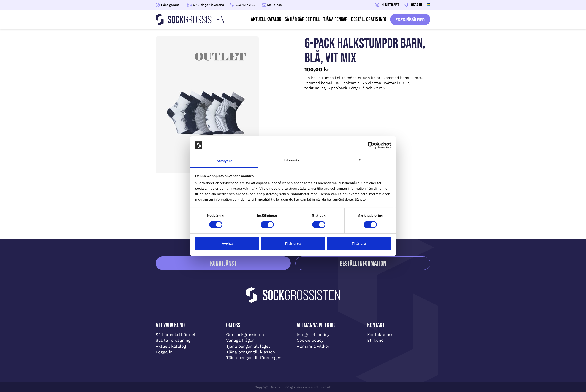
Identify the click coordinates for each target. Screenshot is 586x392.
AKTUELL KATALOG (266, 19)
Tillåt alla (359, 243)
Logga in (164, 351)
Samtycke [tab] (224, 161)
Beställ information (363, 263)
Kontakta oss (380, 334)
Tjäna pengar (335, 19)
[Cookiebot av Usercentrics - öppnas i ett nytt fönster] (371, 145)
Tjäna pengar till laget (248, 346)
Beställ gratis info (368, 19)
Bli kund (375, 340)
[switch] (267, 224)
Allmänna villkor (313, 346)
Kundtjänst (223, 263)
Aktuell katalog (171, 346)
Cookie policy (310, 340)
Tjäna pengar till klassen (250, 351)
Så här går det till (302, 19)
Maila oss (274, 5)
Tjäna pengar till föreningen (253, 357)
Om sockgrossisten (245, 334)
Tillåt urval (293, 243)
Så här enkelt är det (176, 334)
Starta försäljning (410, 20)
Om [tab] (361, 160)
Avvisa (227, 243)
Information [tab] (293, 160)
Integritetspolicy (313, 334)
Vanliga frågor (240, 340)
